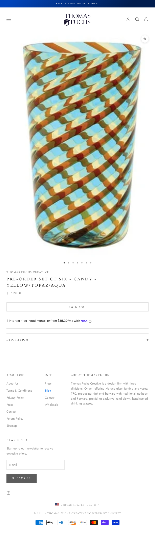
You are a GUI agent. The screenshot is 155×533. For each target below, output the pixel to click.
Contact (11, 411)
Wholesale (51, 404)
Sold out (77, 307)
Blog (48, 390)
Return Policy (14, 418)
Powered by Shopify (104, 513)
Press (9, 404)
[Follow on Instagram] (8, 493)
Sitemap (11, 425)
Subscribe (21, 478)
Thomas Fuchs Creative (27, 272)
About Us (12, 383)
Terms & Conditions (19, 390)
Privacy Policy (15, 397)
